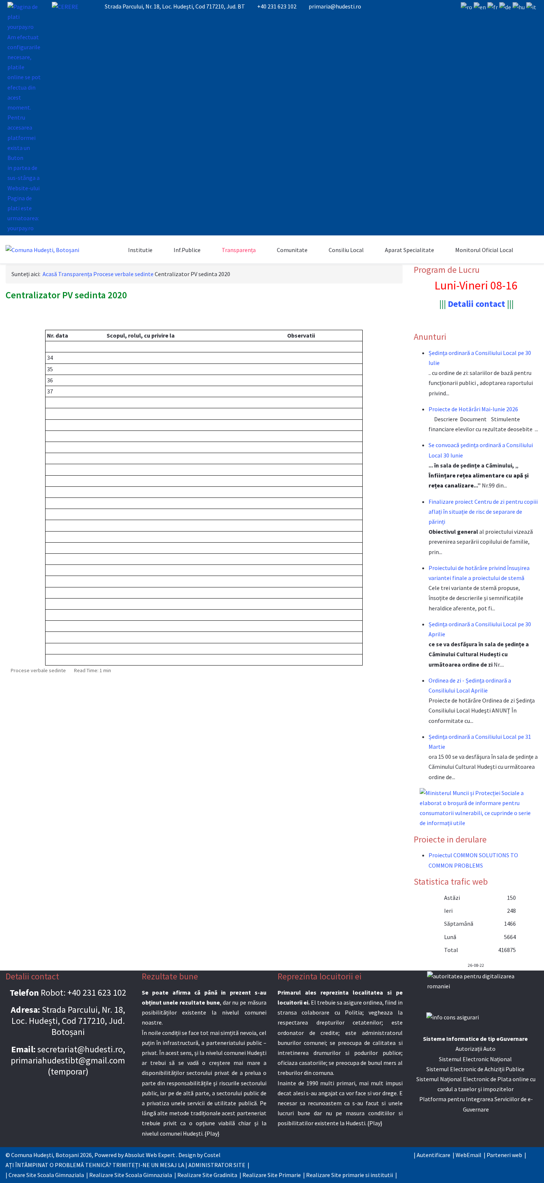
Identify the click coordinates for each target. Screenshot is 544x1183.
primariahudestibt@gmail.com (68, 1060)
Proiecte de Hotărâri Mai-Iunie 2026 (473, 409)
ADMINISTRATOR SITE (216, 1165)
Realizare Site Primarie (271, 1175)
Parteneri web (504, 1155)
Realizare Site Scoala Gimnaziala (130, 1175)
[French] (492, 6)
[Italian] (531, 6)
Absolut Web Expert (150, 1155)
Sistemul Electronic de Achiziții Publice (475, 1069)
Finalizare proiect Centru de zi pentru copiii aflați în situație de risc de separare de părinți (483, 511)
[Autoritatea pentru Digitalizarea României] (476, 986)
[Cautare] (114, 250)
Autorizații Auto (476, 1048)
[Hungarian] (518, 6)
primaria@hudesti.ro (335, 6)
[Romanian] (466, 6)
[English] (480, 6)
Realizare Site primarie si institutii (349, 1175)
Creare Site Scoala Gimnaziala (46, 1175)
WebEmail (468, 1155)
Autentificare (433, 1155)
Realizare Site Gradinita (207, 1175)
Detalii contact (476, 303)
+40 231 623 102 (276, 6)
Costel (212, 1155)
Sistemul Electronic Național (475, 1059)
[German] (505, 6)
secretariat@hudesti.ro (80, 1049)
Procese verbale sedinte (38, 670)
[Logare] (527, 250)
